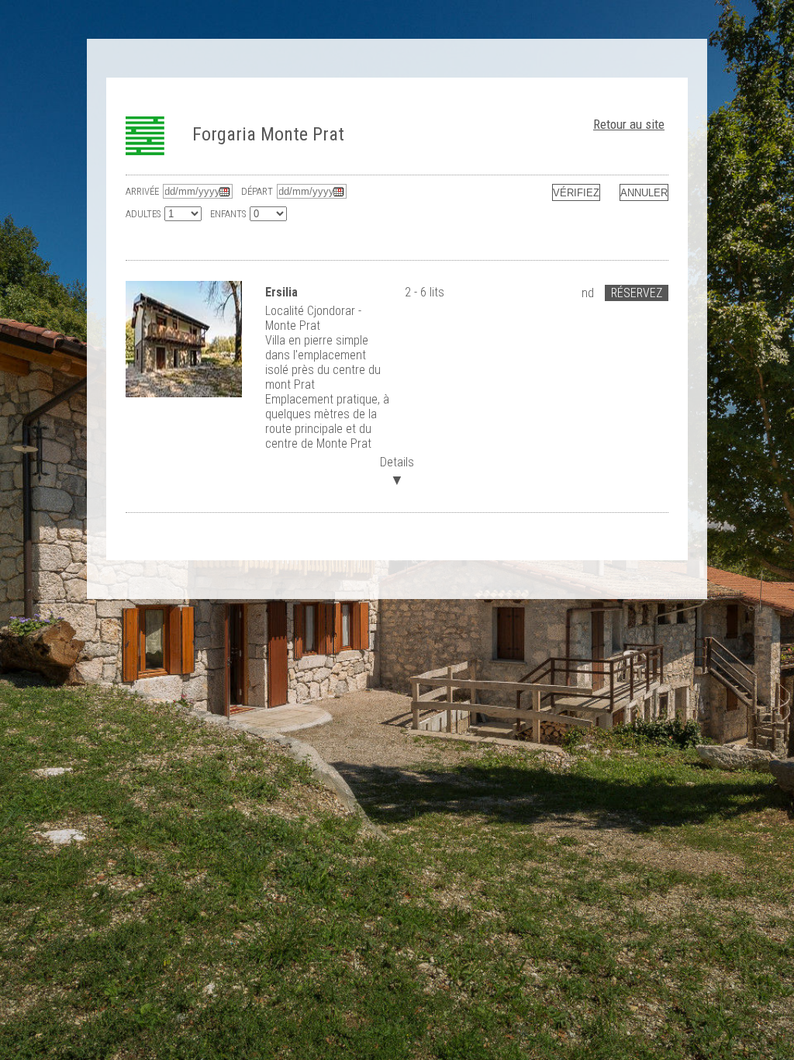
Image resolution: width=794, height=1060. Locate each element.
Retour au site (629, 124)
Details (397, 470)
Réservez (636, 293)
